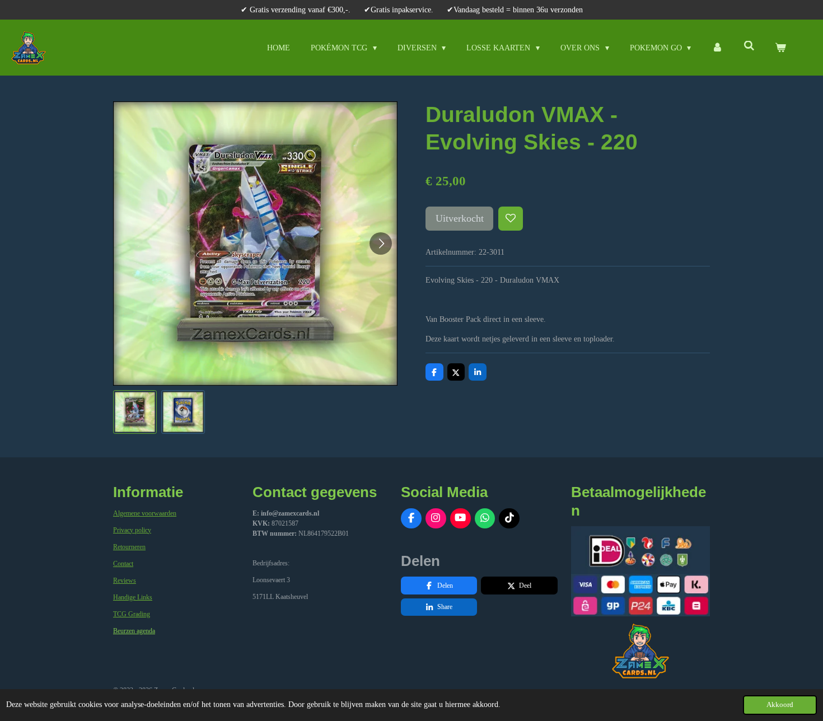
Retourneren (129, 547)
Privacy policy (132, 530)
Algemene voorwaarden (144, 513)
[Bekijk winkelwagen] (780, 48)
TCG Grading (131, 614)
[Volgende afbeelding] (381, 243)
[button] (135, 412)
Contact (123, 564)
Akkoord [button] (779, 705)
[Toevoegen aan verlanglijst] (510, 219)
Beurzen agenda (134, 631)
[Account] (717, 48)
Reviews (124, 580)
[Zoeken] (749, 46)
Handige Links (132, 597)
